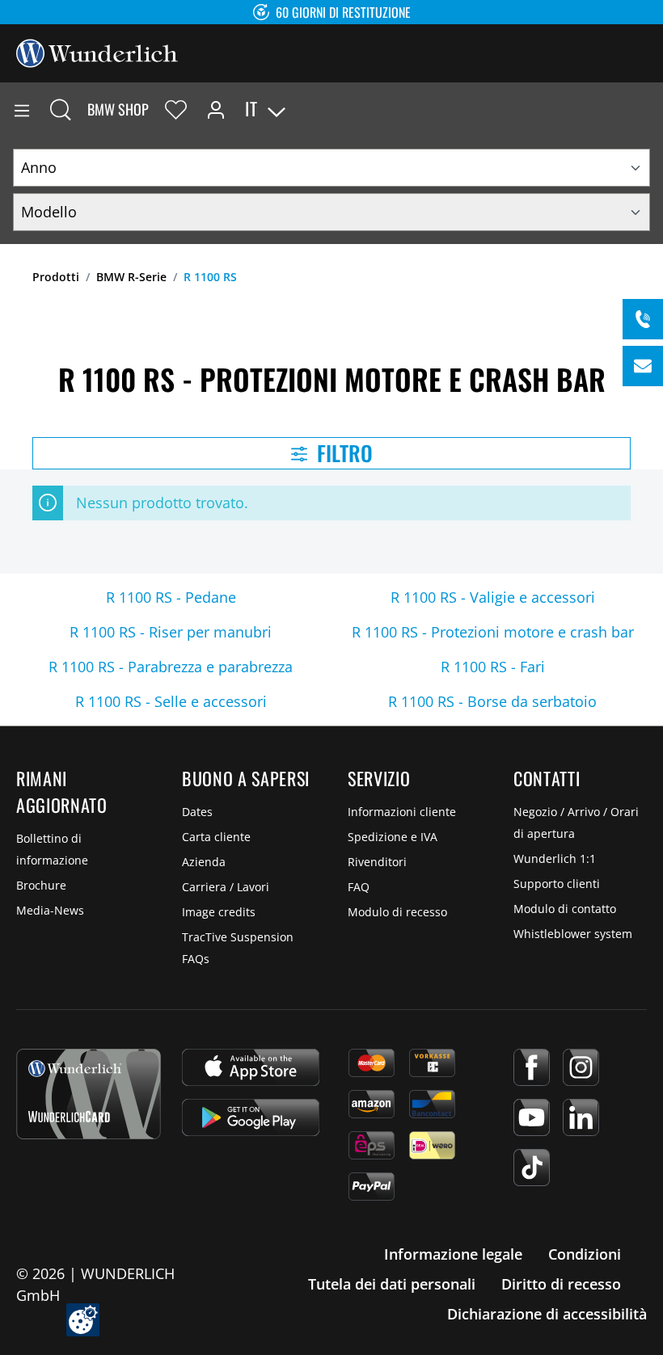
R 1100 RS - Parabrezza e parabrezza (171, 666)
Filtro (342, 453)
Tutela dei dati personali (391, 1284)
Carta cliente (216, 836)
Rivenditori (377, 861)
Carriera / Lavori (225, 886)
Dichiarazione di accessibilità (547, 1313)
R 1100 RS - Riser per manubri (171, 632)
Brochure (41, 885)
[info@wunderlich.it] (643, 366)
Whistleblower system (572, 933)
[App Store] (250, 1067)
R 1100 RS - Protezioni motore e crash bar (493, 632)
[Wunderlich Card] (88, 1094)
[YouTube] (531, 1117)
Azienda (204, 861)
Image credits (218, 911)
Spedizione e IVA (392, 836)
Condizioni (584, 1254)
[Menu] (21, 109)
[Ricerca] (60, 109)
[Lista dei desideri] (175, 109)
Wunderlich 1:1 (554, 858)
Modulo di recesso (397, 911)
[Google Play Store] (250, 1117)
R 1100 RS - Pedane (171, 597)
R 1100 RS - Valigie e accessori (493, 597)
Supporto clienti (556, 883)
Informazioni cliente (402, 811)
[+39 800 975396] (643, 319)
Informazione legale (453, 1254)
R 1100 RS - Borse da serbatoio (492, 701)
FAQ (359, 886)
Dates (197, 811)
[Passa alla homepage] (97, 51)
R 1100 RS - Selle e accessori (171, 701)
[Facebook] (531, 1067)
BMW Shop (118, 109)
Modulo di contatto (564, 908)
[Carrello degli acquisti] (650, 109)
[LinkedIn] (581, 1117)
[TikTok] (531, 1167)
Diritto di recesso (561, 1284)
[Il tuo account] (215, 109)
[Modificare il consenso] (83, 1319)
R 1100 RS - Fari (493, 666)
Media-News (50, 910)
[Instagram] (581, 1067)
